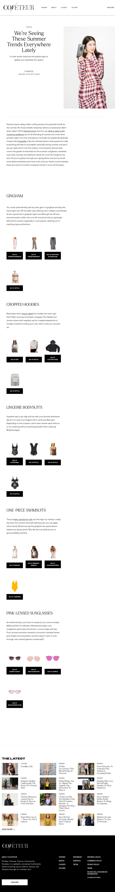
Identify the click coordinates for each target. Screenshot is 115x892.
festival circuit (30, 131)
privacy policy (93, 864)
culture (74, 7)
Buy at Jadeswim (15, 597)
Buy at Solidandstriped (53, 564)
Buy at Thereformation (34, 256)
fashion (44, 7)
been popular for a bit (23, 519)
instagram (77, 857)
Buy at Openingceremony (14, 256)
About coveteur (9, 857)
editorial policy (94, 857)
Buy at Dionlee (14, 565)
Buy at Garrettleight (14, 671)
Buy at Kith (15, 360)
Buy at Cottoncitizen (52, 359)
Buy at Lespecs (53, 672)
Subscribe (110, 7)
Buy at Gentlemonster (34, 671)
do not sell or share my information (97, 873)
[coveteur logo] (19, 7)
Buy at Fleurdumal (14, 461)
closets (64, 7)
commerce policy (94, 861)
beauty (54, 7)
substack (77, 861)
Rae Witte (30, 71)
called (27, 313)
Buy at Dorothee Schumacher (53, 256)
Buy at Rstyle (15, 288)
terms (89, 868)
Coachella (22, 141)
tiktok (75, 864)
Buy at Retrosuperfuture (15, 704)
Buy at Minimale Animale (33, 564)
